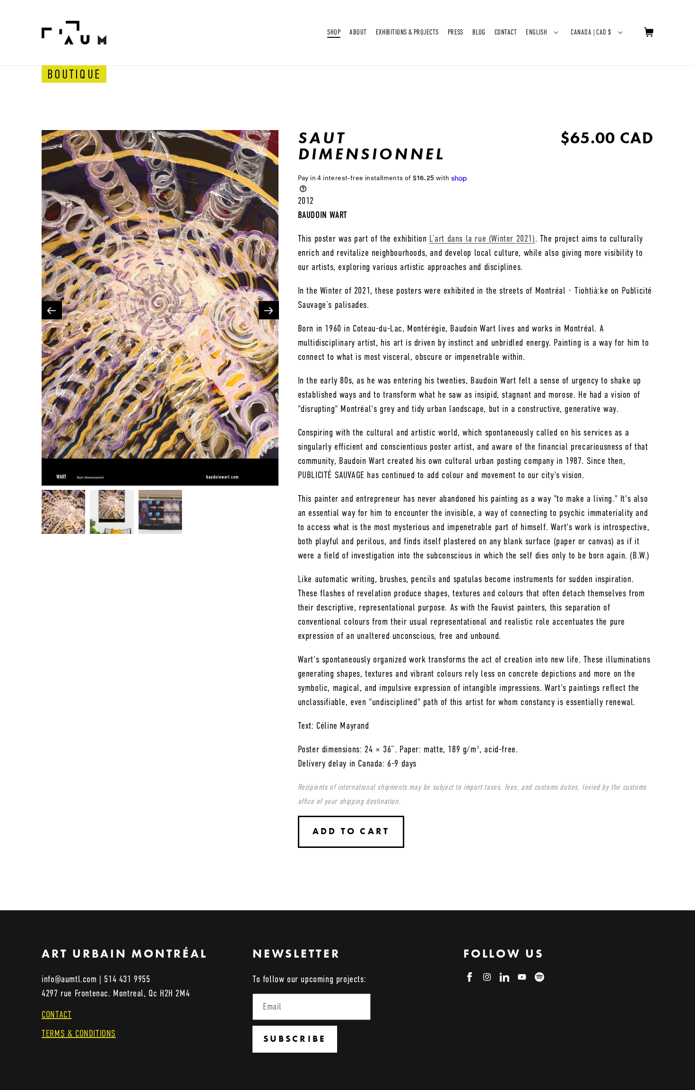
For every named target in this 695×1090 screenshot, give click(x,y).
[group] (160, 310)
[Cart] (648, 32)
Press (455, 32)
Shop (333, 32)
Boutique (74, 74)
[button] (269, 310)
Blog (479, 32)
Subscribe (294, 1039)
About (357, 32)
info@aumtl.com (69, 979)
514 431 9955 (127, 979)
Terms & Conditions (79, 1033)
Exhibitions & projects (407, 32)
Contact (506, 32)
